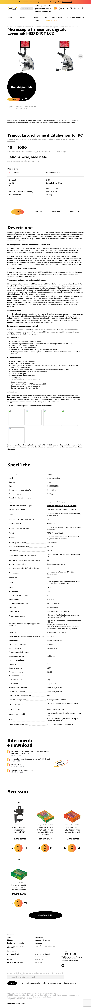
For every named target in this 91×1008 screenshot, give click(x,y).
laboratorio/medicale (54, 640)
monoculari (35, 20)
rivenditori (46, 11)
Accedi (14, 99)
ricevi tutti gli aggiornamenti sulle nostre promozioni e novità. (35, 973)
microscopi (24, 17)
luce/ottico (58, 502)
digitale (65, 502)
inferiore (50, 644)
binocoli (37, 17)
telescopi (11, 17)
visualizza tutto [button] (45, 915)
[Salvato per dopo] (71, 8)
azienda (47, 6)
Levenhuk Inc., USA (54, 183)
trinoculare (50, 506)
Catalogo (17, 27)
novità (48, 9)
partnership (40, 9)
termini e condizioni (42, 954)
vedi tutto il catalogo (52, 20)
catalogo (39, 6)
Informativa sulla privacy (16, 1003)
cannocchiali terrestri (53, 17)
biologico (50, 502)
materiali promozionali (15, 963)
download (56, 212)
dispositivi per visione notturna (15, 947)
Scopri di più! (67, 2)
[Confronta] (74, 8)
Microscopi (27, 27)
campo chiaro (52, 648)
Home (9, 27)
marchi (38, 11)
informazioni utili (41, 957)
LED (48, 591)
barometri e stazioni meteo (45, 946)
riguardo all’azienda (14, 954)
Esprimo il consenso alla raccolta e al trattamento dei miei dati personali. (49, 983)
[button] (67, 8)
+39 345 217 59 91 (68, 954)
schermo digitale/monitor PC (65, 506)
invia (12, 983)
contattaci (39, 963)
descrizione (17, 212)
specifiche (37, 212)
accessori (74, 212)
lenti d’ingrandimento (75, 17)
